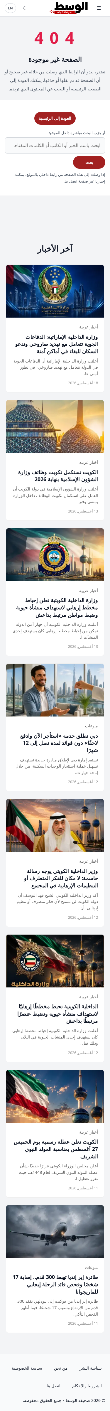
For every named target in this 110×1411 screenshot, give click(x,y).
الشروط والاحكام (87, 1385)
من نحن (61, 1368)
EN (10, 8)
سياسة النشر (90, 1368)
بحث (89, 162)
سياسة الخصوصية (27, 1368)
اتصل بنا (53, 1385)
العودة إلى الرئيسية (55, 118)
